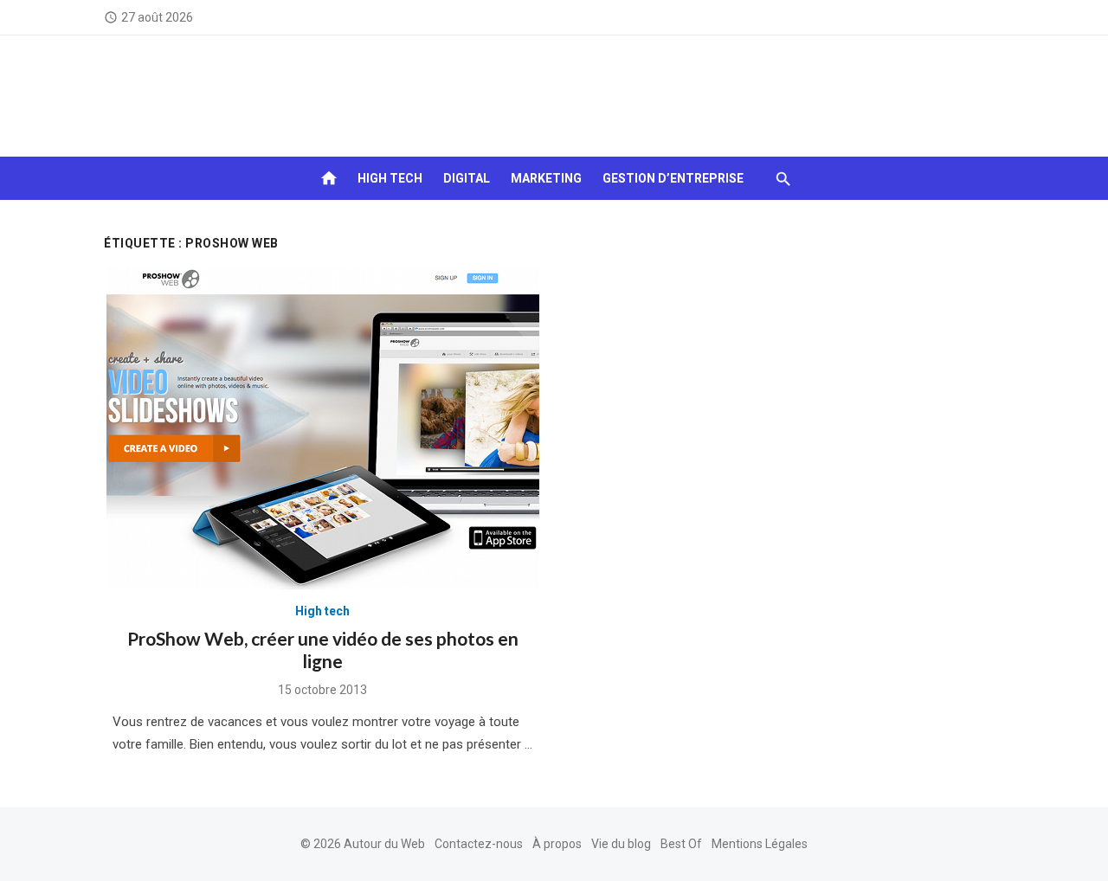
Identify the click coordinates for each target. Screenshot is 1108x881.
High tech (390, 178)
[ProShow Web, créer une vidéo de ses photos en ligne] (322, 428)
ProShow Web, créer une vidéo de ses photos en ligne (323, 649)
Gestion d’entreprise (673, 178)
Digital (466, 178)
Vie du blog (621, 844)
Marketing (546, 178)
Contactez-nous (479, 844)
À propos (557, 844)
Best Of (681, 844)
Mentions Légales (760, 844)
